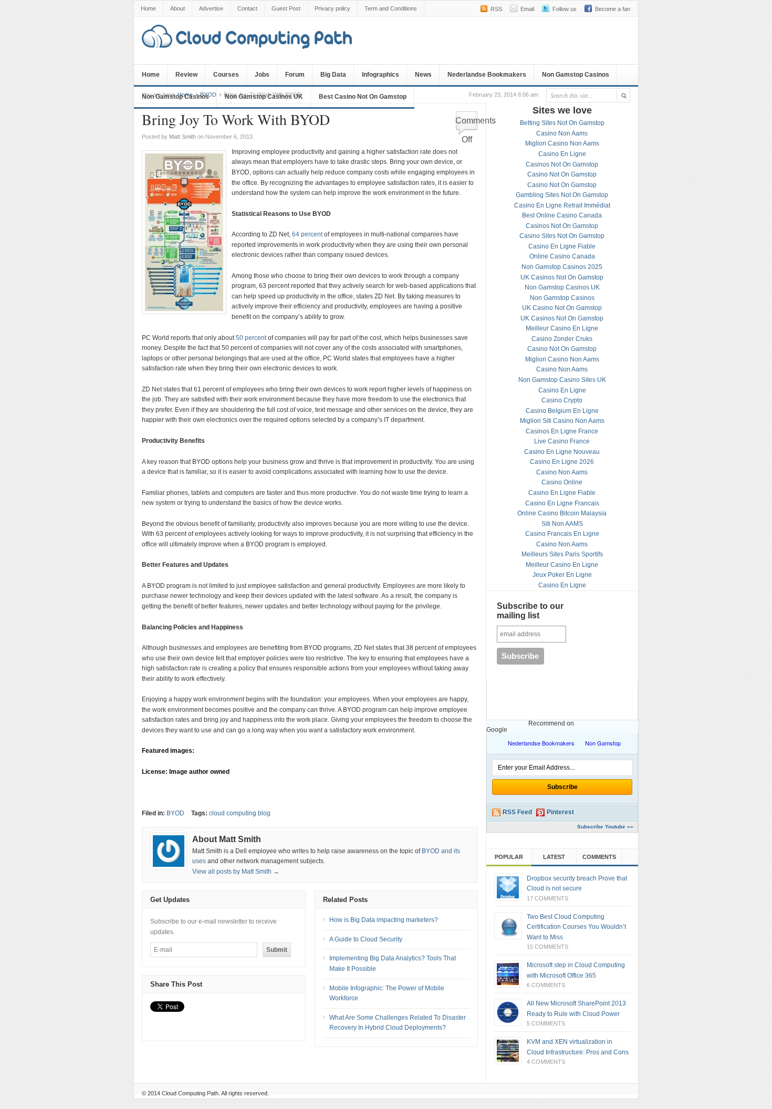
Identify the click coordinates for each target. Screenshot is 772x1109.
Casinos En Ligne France (562, 431)
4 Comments (546, 1062)
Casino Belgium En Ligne (562, 410)
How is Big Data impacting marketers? (383, 920)
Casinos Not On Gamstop (562, 164)
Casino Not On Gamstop (562, 174)
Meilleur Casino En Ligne (562, 328)
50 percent (251, 337)
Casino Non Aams (562, 133)
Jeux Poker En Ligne (562, 574)
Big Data (333, 74)
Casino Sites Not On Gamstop (561, 236)
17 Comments (547, 898)
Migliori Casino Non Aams (562, 143)
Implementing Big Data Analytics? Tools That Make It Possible (392, 963)
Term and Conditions (390, 8)
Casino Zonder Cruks (561, 339)
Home (148, 8)
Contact (247, 8)
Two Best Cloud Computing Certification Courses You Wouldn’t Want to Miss (576, 927)
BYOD (175, 813)
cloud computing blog (239, 813)
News (423, 74)
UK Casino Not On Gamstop (562, 308)
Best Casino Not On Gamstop (362, 96)
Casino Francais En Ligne (562, 533)
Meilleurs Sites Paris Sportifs (562, 554)
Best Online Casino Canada (562, 215)
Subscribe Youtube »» (605, 827)
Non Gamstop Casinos (575, 74)
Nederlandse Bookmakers (486, 74)
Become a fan (612, 9)
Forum (295, 74)
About (177, 8)
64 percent (307, 234)
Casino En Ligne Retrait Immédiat (562, 205)
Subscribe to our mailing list (530, 611)
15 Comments (547, 947)
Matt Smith (182, 136)
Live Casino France (562, 441)
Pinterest (560, 812)
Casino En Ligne (562, 154)
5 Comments (546, 1023)
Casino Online (561, 482)
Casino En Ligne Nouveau (562, 451)
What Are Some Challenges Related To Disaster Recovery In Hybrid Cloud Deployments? (397, 1023)
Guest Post (286, 8)
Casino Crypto (561, 400)
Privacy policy (332, 8)
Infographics (380, 74)
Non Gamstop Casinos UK (264, 96)
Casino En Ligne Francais (562, 503)
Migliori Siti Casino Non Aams (562, 420)
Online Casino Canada (562, 256)
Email (527, 9)
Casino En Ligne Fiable (562, 246)
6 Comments (546, 985)
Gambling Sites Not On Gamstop (562, 195)
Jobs (262, 74)
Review (186, 74)
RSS (496, 9)
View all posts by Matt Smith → (235, 871)
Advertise (211, 8)
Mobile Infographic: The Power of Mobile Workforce (386, 993)
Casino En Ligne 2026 (562, 461)
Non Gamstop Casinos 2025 (561, 267)
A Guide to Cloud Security (365, 939)
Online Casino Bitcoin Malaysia (562, 513)
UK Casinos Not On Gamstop (561, 277)
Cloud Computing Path (190, 1093)
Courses (226, 74)
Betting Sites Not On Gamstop (562, 123)
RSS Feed (517, 812)
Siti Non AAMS (562, 523)
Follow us (564, 9)
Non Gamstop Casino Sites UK (562, 380)
